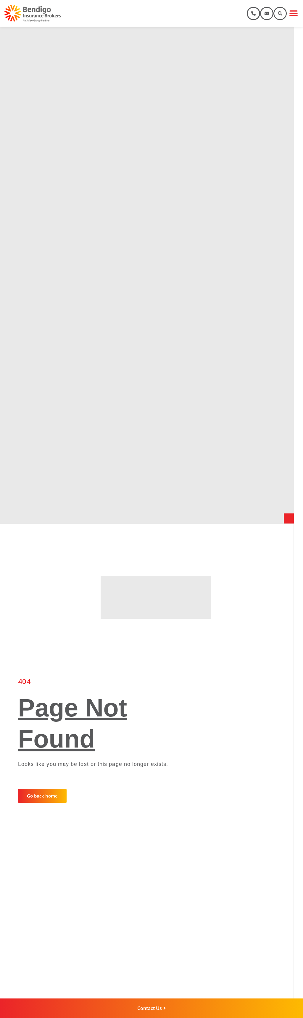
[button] (293, 13)
